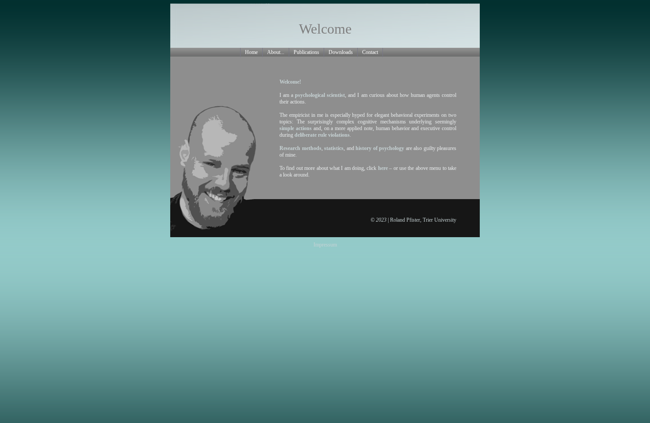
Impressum (325, 245)
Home (251, 52)
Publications (306, 52)
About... (275, 52)
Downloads (341, 52)
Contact (370, 52)
